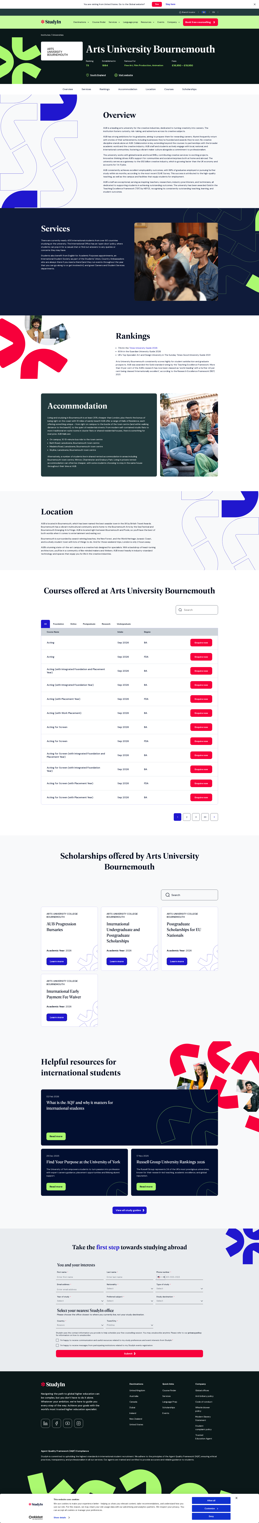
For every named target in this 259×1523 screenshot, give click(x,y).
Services (113, 22)
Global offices (202, 1390)
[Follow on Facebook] (56, 1423)
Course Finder (169, 1390)
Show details (60, 1517)
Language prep (130, 22)
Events (161, 22)
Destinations (80, 22)
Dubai (132, 1407)
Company (172, 22)
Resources (146, 22)
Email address (64, 1284)
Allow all (211, 1500)
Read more (56, 1136)
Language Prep (169, 1401)
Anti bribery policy (204, 1396)
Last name (112, 1272)
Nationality (112, 1284)
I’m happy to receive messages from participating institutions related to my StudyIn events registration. (106, 1345)
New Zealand (136, 1418)
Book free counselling (198, 22)
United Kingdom (137, 1390)
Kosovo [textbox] (61, 1325)
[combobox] (161, 1277)
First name (62, 1272)
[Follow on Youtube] (67, 1423)
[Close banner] (236, 1498)
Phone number (163, 1272)
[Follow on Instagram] (78, 1423)
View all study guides (128, 1210)
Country (61, 1321)
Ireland (133, 1413)
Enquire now (201, 642)
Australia (134, 1396)
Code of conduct (203, 1401)
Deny (211, 1516)
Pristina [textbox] (111, 1325)
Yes (157, 4)
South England (98, 75)
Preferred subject (115, 1296)
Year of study (64, 1296)
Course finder (99, 22)
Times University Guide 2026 (143, 348)
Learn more (57, 961)
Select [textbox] (110, 1288)
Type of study (163, 1284)
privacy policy (194, 1333)
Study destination (165, 1296)
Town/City (112, 1321)
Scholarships (168, 1407)
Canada (133, 1401)
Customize (210, 1508)
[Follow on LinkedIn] (45, 1423)
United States (136, 1424)
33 (205, 817)
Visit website (126, 75)
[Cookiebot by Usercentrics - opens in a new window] (36, 1518)
